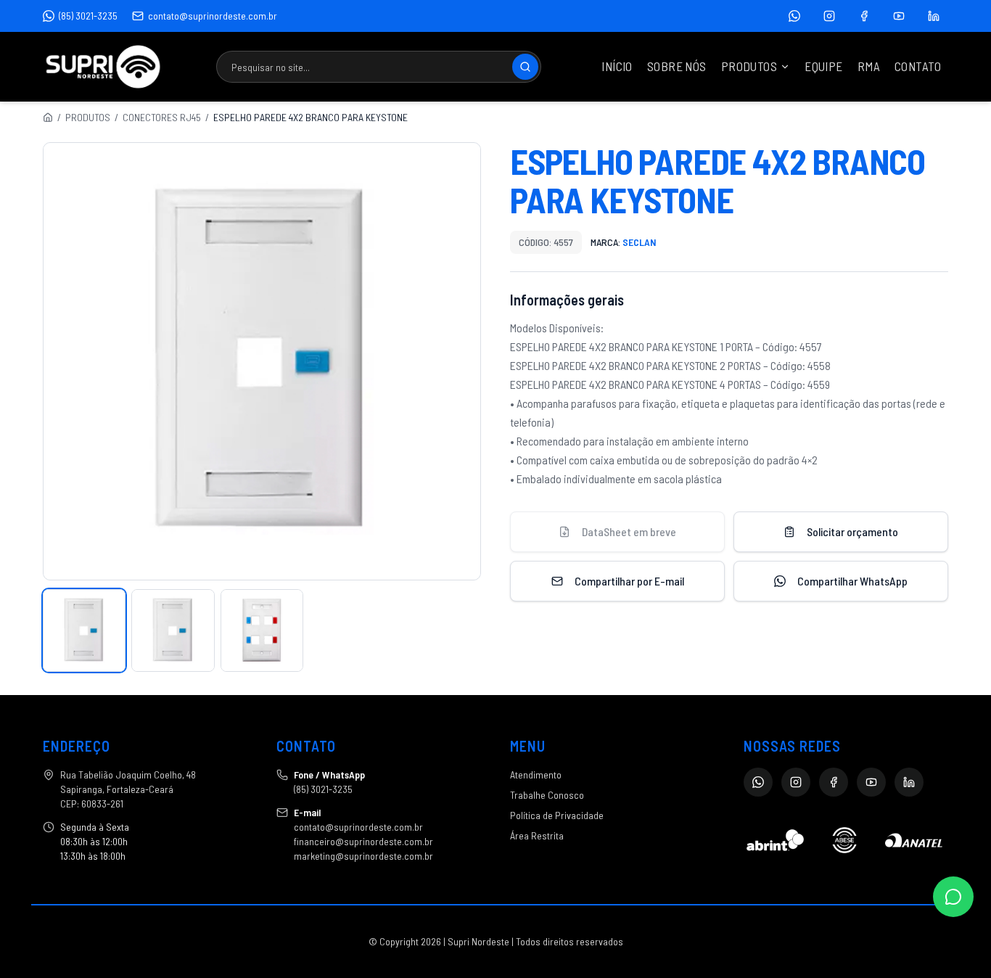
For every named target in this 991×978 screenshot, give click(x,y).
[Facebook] (864, 15)
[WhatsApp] (794, 15)
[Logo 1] (775, 840)
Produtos (749, 66)
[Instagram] (829, 15)
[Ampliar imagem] (262, 361)
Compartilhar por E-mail (629, 581)
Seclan (639, 242)
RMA (869, 66)
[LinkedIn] (933, 15)
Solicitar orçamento (852, 531)
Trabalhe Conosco (547, 795)
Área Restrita (537, 835)
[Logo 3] (913, 840)
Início (617, 66)
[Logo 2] (844, 840)
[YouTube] (898, 15)
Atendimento (536, 774)
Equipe (824, 66)
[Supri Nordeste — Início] (103, 67)
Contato (918, 66)
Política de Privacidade (557, 815)
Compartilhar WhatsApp (852, 581)
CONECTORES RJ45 (162, 117)
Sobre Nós (677, 66)
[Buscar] (525, 67)
